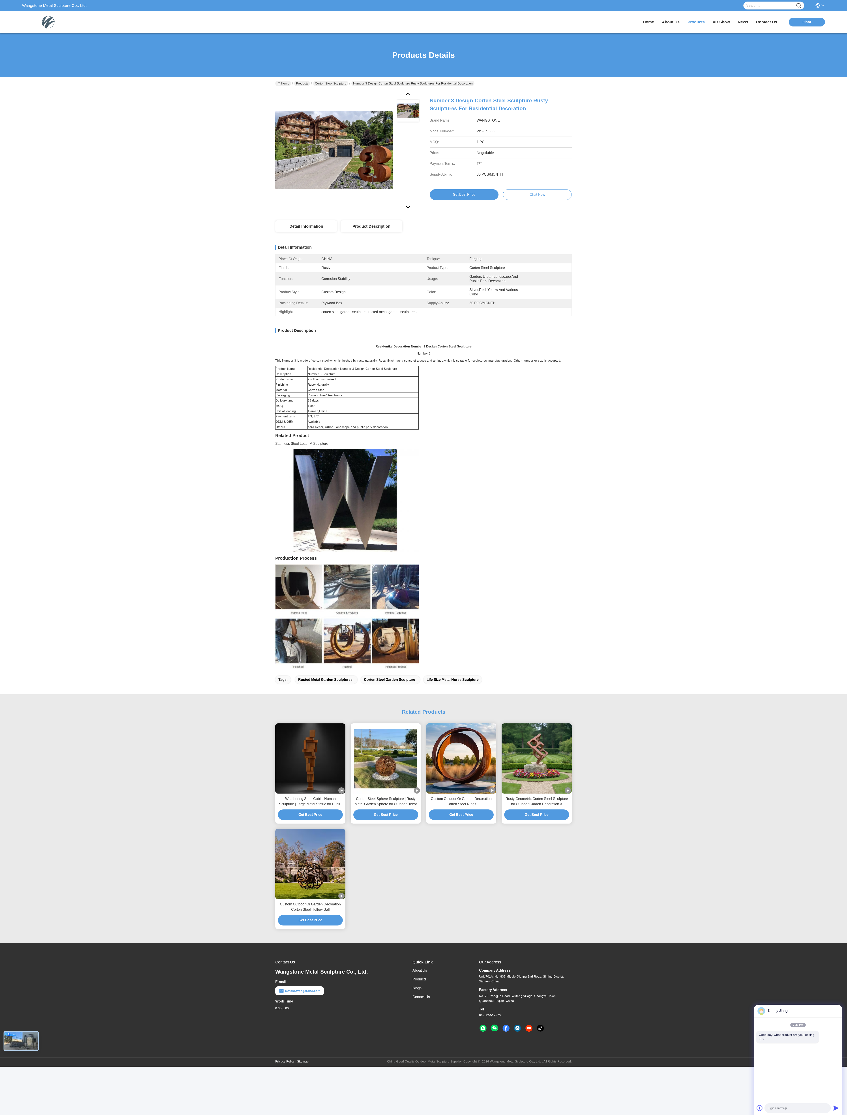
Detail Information (306, 226)
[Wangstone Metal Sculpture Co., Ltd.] (46, 22)
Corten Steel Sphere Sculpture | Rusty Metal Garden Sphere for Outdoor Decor (386, 801)
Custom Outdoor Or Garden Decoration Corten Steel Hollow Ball (310, 906)
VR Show (721, 22)
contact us (766, 22)
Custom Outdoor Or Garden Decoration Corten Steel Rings (461, 801)
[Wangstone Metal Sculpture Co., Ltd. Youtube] (529, 1028)
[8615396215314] (483, 1028)
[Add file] (760, 1108)
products (696, 22)
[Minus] (836, 1011)
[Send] (836, 1108)
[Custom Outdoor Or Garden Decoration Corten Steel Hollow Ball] (310, 864)
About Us (419, 970)
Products (302, 83)
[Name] (798, 5)
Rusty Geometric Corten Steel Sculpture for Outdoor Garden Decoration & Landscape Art (537, 802)
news (743, 22)
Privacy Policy (284, 1061)
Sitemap (303, 1061)
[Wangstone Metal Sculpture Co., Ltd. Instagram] (517, 1028)
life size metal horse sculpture (453, 679)
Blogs (417, 988)
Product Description (371, 226)
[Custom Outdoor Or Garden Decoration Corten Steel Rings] (461, 758)
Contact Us (421, 997)
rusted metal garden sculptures (325, 679)
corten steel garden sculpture (389, 679)
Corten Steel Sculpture (331, 83)
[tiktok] (540, 1028)
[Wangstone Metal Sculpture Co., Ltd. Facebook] (506, 1028)
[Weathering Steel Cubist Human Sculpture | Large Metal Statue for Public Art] (310, 758)
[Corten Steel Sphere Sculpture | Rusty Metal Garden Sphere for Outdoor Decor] (386, 758)
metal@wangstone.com (302, 991)
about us (671, 22)
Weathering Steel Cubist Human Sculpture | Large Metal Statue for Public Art (310, 802)
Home (648, 22)
